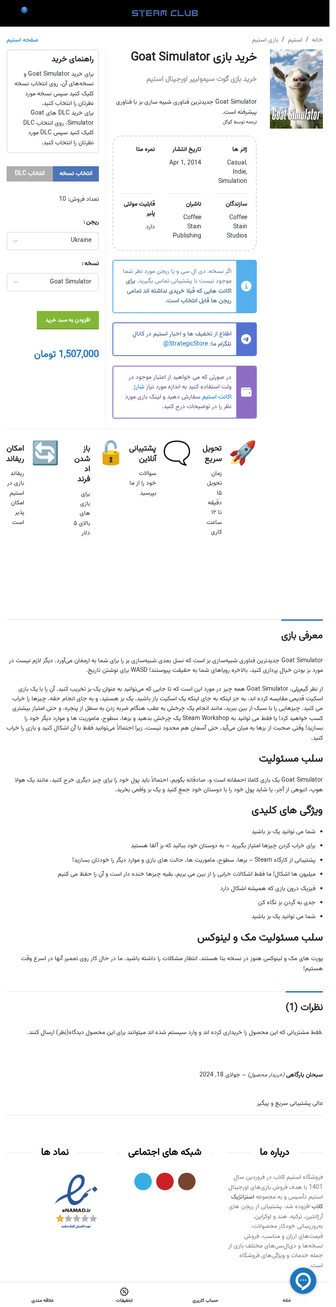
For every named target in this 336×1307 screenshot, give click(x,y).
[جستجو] (10, 13)
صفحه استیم (22, 40)
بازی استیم (265, 40)
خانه (317, 40)
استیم (295, 40)
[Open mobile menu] (319, 13)
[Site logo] (165, 13)
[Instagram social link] (187, 1181)
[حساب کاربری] (304, 13)
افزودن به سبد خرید (68, 320)
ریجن (92, 222)
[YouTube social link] (165, 1181)
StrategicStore (188, 344)
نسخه (91, 264)
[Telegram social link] (143, 1181)
